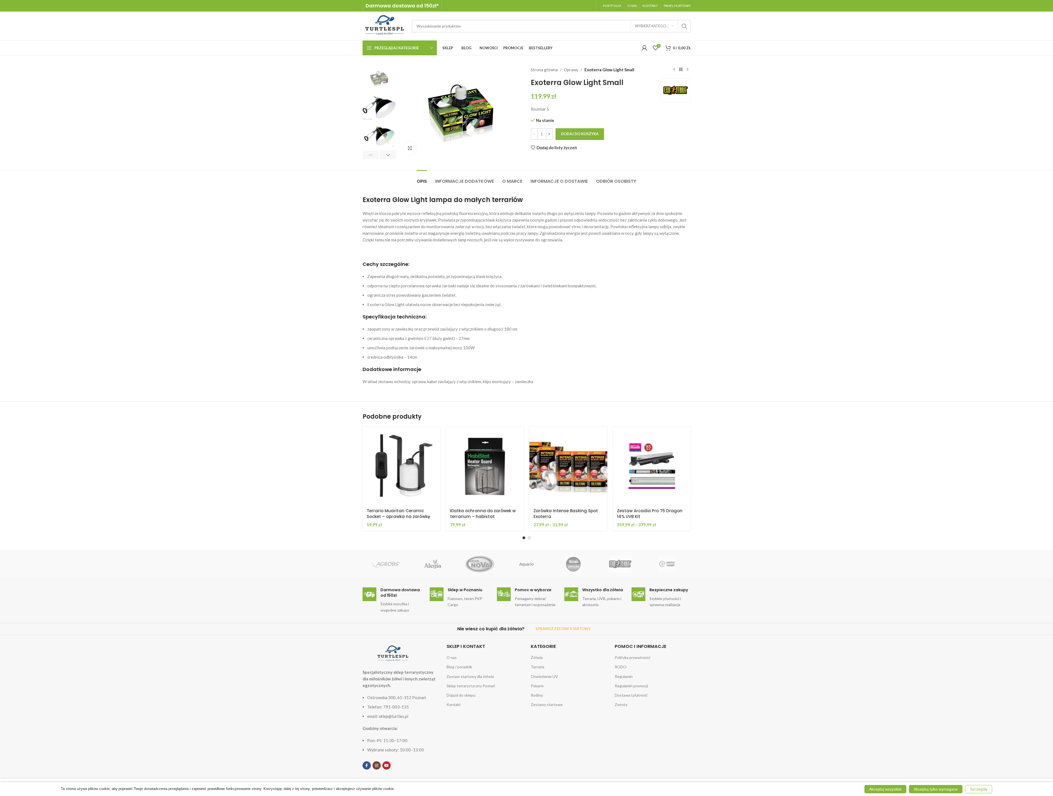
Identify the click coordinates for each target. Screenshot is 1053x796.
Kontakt (454, 704)
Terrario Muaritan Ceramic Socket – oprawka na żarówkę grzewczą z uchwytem (398, 516)
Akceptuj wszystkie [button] (885, 789)
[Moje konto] (644, 47)
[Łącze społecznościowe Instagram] (376, 765)
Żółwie (537, 657)
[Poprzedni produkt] (674, 69)
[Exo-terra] (620, 564)
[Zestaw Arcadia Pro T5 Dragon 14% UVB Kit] (652, 466)
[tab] (422, 178)
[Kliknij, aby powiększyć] (410, 148)
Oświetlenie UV (544, 676)
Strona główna (544, 69)
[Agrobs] (386, 564)
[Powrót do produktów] (680, 69)
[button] (371, 155)
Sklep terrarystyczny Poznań (471, 685)
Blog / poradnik (459, 666)
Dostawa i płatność (631, 695)
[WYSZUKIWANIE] (684, 26)
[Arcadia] (573, 564)
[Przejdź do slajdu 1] (524, 537)
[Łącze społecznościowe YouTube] (386, 765)
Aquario (526, 563)
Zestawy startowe (547, 704)
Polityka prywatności (632, 657)
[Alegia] (432, 564)
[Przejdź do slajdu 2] (529, 537)
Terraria (537, 666)
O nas (452, 657)
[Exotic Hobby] (667, 564)
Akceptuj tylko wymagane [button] (936, 789)
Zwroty (621, 704)
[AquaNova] (479, 564)
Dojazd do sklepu (461, 695)
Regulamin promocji (631, 685)
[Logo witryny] (384, 25)
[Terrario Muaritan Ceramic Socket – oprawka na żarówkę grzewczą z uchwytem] (401, 466)
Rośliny (537, 695)
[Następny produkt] (687, 69)
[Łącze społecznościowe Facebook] (367, 765)
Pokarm (537, 685)
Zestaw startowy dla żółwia (470, 676)
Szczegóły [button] (978, 789)
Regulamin (624, 676)
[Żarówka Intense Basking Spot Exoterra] (568, 466)
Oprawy (571, 69)
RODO (621, 666)
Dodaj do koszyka (579, 134)
